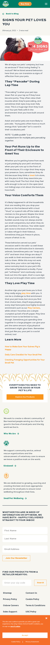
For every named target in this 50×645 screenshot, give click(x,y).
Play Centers (34, 308)
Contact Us (31, 593)
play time (26, 293)
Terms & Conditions (35, 605)
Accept (25, 635)
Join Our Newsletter (16, 558)
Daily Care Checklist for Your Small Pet (23, 354)
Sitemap (7, 593)
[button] (46, 618)
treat (32, 175)
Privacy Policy (10, 599)
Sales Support (10, 612)
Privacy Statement (32, 642)
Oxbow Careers (11, 605)
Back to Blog (12, 14)
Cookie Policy (15, 642)
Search (40, 4)
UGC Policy (31, 612)
